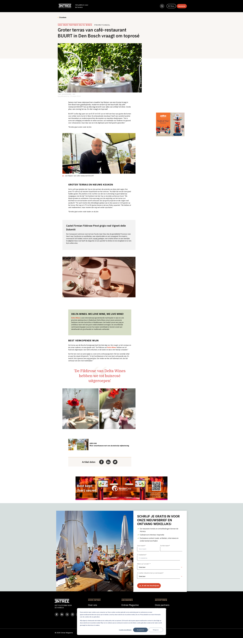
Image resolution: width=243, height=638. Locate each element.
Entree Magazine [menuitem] (130, 605)
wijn (74, 94)
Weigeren (156, 630)
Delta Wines (75, 318)
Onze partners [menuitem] (162, 605)
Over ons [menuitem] (92, 605)
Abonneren (181, 6)
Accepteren (140, 630)
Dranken (62, 17)
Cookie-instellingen (125, 630)
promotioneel (66, 94)
